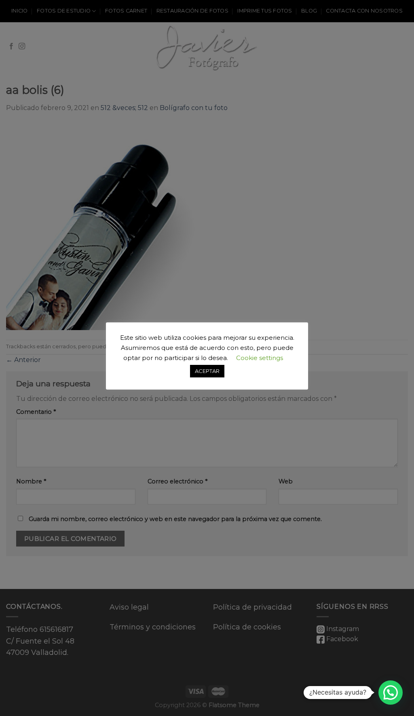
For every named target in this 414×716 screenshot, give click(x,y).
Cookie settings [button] (259, 358)
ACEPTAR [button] (207, 371)
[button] (390, 692)
